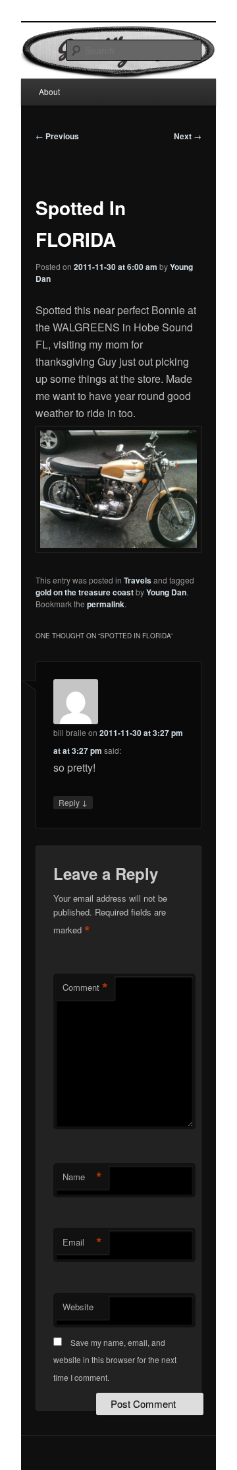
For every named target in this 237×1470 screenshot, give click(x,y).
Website (78, 1306)
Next (187, 136)
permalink (105, 604)
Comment (85, 987)
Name (82, 1176)
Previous (57, 136)
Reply (73, 802)
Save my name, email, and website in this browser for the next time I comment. (114, 1360)
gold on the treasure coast (85, 592)
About (49, 91)
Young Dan (166, 592)
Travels (137, 580)
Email (82, 1242)
